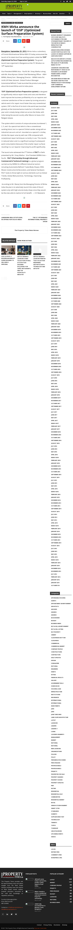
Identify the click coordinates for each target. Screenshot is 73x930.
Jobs (52, 709)
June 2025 (54, 145)
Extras (53, 674)
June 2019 (54, 346)
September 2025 (56, 136)
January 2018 (55, 395)
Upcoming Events (57, 834)
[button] (69, 14)
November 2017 (56, 400)
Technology (55, 820)
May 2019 (54, 349)
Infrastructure (56, 692)
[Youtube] (70, 1)
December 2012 (56, 568)
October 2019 (55, 335)
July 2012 (54, 574)
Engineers (54, 669)
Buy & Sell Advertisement (60, 626)
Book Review (55, 618)
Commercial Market (58, 646)
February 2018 (55, 392)
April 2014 (54, 523)
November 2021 (56, 264)
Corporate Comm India (40, 928)
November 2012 (56, 571)
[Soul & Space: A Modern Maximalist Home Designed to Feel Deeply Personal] (8, 250)
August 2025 (55, 139)
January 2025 (55, 159)
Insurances (55, 697)
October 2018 (55, 369)
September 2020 (56, 304)
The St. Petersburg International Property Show (37, 219)
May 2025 (54, 147)
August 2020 (55, 307)
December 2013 (56, 534)
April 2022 (54, 250)
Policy (53, 757)
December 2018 (56, 363)
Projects (54, 771)
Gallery (53, 680)
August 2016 (55, 443)
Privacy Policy (48, 925)
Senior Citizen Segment (59, 805)
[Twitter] (67, 1)
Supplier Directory (57, 817)
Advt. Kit (55, 13)
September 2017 (56, 406)
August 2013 (55, 545)
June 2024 (54, 176)
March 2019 (55, 355)
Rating (53, 788)
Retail (53, 802)
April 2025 (54, 150)
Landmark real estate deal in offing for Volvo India (12, 218)
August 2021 (55, 272)
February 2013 (55, 563)
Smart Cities (55, 808)
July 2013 (54, 548)
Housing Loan (56, 689)
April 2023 (54, 216)
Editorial (54, 666)
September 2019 (56, 338)
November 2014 (56, 503)
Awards (54, 612)
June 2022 (54, 244)
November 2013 (56, 537)
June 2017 (54, 415)
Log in (53, 849)
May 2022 (54, 247)
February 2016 (55, 460)
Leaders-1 (54, 729)
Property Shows (57, 780)
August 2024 (55, 173)
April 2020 (54, 318)
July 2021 (54, 275)
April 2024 (54, 181)
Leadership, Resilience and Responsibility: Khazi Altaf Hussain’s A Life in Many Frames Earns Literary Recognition (60, 72)
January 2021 (55, 292)
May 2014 (54, 520)
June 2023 (54, 210)
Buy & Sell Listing (57, 629)
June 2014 (54, 517)
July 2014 (54, 514)
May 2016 (54, 452)
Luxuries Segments (57, 734)
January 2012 (55, 580)
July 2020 (54, 309)
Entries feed (55, 852)
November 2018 (56, 366)
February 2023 (55, 221)
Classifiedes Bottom (58, 638)
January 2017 (55, 429)
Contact (39, 925)
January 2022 (55, 258)
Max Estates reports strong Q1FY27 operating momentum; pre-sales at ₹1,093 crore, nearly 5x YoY (61, 62)
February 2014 (55, 528)
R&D (52, 785)
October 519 (55, 585)
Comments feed (56, 855)
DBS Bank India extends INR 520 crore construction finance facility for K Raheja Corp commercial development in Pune (61, 82)
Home (3, 13)
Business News (47, 13)
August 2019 (55, 341)
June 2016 (54, 449)
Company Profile (57, 649)
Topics (9, 13)
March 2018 (55, 389)
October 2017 (55, 403)
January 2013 (55, 565)
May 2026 (54, 116)
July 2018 (54, 378)
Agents (53, 601)
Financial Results (57, 677)
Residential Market (57, 800)
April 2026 (54, 119)
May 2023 (54, 213)
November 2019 (56, 332)
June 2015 (54, 483)
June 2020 (54, 312)
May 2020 (54, 315)
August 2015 (55, 477)
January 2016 (55, 463)
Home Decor (23, 18)
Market (53, 740)
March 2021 (55, 287)
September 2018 (56, 372)
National (54, 743)
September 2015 (56, 474)
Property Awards (57, 777)
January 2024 (55, 190)
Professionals (56, 765)
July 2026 (54, 110)
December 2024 (56, 162)
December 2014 (56, 500)
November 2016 (56, 435)
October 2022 (55, 233)
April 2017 (54, 420)
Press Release (55, 763)
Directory (37, 13)
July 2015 (54, 480)
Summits (54, 814)
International (56, 700)
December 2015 (56, 466)
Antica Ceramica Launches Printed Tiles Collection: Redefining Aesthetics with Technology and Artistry (39, 262)
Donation (62, 13)
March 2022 (55, 253)
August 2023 (55, 204)
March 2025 (55, 153)
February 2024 (55, 187)
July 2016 (54, 446)
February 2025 (55, 156)
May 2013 (54, 554)
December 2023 (56, 193)
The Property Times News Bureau (12, 36)
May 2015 (54, 486)
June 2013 (54, 551)
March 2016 (55, 457)
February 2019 (55, 358)
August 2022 (55, 238)
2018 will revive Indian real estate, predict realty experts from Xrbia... (40, 882)
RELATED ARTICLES (8, 241)
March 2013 (55, 560)
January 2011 (55, 582)
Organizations (56, 751)
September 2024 (56, 170)
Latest (53, 720)
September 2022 (56, 236)
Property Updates (57, 783)
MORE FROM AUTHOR (24, 241)
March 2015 (55, 491)
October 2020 (55, 301)
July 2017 (54, 412)
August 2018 (55, 375)
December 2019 (56, 329)
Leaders (53, 726)
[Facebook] (60, 1)
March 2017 (55, 423)
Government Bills (57, 683)
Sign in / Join (23, 1)
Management (17, 13)
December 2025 (56, 127)
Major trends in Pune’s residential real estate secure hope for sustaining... (40, 895)
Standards (55, 811)
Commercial (55, 643)
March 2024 (55, 184)
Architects (55, 606)
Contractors (56, 655)
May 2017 (54, 418)
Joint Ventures (56, 714)
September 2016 (56, 440)
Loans (53, 731)
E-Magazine (55, 663)
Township (54, 828)
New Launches (56, 748)
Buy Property (55, 632)
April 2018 (54, 386)
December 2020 (56, 295)
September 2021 (56, 270)
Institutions (55, 694)
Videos (53, 837)
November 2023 (56, 196)
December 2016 (56, 432)
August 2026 (55, 108)
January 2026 (55, 125)
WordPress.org (56, 858)
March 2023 (55, 218)
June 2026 (54, 113)
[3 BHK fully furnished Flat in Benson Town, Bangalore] (29, 905)
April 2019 (54, 352)
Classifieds (55, 640)
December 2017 (56, 398)
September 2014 (56, 509)
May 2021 (54, 281)
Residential (55, 791)
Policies (54, 754)
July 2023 (54, 207)
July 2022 (54, 241)
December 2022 (56, 227)
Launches (54, 723)
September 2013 (56, 543)
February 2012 (55, 577)
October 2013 (55, 540)
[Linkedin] (64, 1)
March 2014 (55, 526)
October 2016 (55, 437)
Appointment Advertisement (61, 603)
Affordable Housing (58, 598)
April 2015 (54, 489)
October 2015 (55, 472)
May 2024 (54, 179)
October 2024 (55, 167)
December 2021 (56, 261)
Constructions (56, 652)
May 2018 (54, 383)
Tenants (54, 822)
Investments (55, 706)
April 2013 (54, 557)
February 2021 (55, 290)
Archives (54, 609)
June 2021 (54, 278)
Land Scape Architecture (59, 717)
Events (53, 672)
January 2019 (55, 361)
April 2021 (54, 284)
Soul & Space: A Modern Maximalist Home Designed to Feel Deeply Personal (8, 260)
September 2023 (56, 201)
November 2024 (56, 164)
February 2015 (55, 494)
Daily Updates (28, 13)
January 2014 (55, 531)
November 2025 (56, 130)
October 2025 (55, 133)
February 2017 (55, 426)
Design (3, 254)
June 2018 (54, 381)
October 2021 (55, 267)
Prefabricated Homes (12, 18)
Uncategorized (56, 831)
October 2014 (55, 506)
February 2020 (55, 324)
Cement (53, 635)
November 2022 (56, 230)
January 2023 (55, 224)
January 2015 (55, 497)
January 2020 (55, 327)
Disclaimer (57, 925)
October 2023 (55, 199)
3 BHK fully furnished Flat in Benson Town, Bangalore (40, 906)
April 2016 (54, 454)
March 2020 (55, 321)
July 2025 (54, 142)
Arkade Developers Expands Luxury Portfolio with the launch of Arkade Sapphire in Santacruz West (61, 53)
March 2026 (55, 122)
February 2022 (55, 255)
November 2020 (56, 298)
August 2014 (55, 511)
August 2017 (55, 409)
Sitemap (64, 925)
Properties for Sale (58, 774)
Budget (53, 620)
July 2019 (54, 344)
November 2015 (56, 469)
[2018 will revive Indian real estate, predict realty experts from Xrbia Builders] (29, 881)
